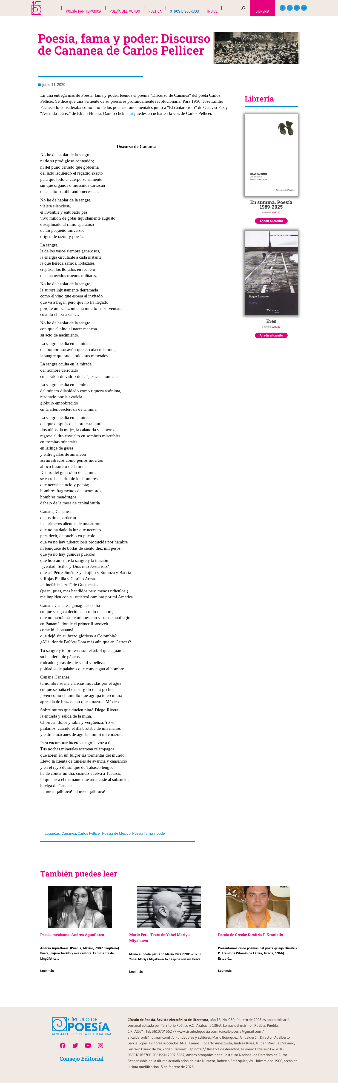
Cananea (69, 833)
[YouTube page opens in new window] (304, 8)
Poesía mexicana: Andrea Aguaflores (72, 934)
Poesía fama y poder (149, 833)
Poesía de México (116, 833)
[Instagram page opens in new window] (297, 8)
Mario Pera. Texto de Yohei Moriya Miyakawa (159, 937)
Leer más (47, 970)
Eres (271, 321)
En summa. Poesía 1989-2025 (271, 204)
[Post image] (80, 907)
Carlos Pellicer (89, 833)
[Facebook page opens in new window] (283, 8)
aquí (129, 113)
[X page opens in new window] (290, 8)
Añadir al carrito (271, 221)
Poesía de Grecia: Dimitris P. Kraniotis (250, 934)
